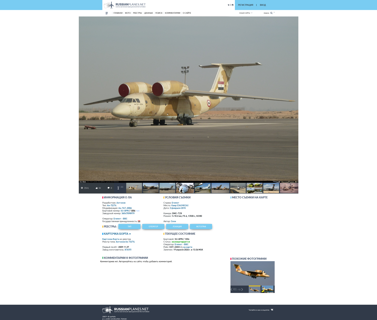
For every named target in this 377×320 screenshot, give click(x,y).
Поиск (267, 13)
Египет (175, 202)
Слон (173, 221)
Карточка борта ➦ (117, 233)
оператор (153, 226)
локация (177, 226)
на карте (187, 247)
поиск (158, 13)
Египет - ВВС (120, 218)
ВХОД (263, 5)
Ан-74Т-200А (125, 208)
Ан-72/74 (111, 205)
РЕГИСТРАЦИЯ (245, 5)
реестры (137, 13)
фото (128, 13)
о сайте (187, 13)
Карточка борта (110, 239)
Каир (179, 205)
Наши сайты (244, 13)
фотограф (201, 226)
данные (148, 13)
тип (137, 210)
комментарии (172, 13)
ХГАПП (128, 249)
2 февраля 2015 (178, 208)
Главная (118, 13)
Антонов (120, 202)
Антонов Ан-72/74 (125, 241)
